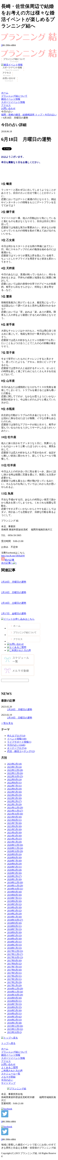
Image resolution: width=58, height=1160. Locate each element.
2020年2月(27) (14, 876)
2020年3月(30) (14, 873)
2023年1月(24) (14, 767)
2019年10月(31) (15, 888)
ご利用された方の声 (12, 1070)
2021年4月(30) (14, 832)
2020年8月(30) (14, 857)
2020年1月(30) (14, 879)
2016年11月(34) (15, 991)
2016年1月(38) (14, 1023)
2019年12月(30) (15, 882)
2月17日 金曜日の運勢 (13, 613)
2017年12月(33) (15, 951)
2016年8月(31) (14, 1001)
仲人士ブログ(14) (16, 735)
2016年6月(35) (14, 1007)
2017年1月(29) (14, 985)
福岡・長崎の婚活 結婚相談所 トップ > (23, 114)
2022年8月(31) (14, 782)
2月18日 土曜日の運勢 (13, 603)
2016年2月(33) (14, 1020)
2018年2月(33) (14, 945)
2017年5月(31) (14, 973)
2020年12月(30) (15, 845)
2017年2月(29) (14, 982)
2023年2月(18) (14, 764)
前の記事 (9, 560)
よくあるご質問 (9, 1067)
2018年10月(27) (15, 920)
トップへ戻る (8, 1043)
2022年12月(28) (15, 770)
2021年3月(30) (14, 835)
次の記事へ (7, 563)
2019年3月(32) (14, 910)
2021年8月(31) (14, 820)
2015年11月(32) (15, 1029)
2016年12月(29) (15, 988)
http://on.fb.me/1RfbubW (13, 555)
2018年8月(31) (14, 926)
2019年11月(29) (15, 885)
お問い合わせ (8, 108)
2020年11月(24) (15, 848)
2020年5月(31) (14, 867)
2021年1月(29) (14, 842)
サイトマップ (8, 1083)
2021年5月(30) (14, 829)
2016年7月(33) (14, 1004)
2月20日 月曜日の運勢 (13, 582)
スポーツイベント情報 (13, 102)
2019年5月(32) (14, 904)
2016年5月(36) (14, 1010)
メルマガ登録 (8, 1077)
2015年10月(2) (14, 1032)
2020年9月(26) (14, 854)
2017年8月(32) (14, 963)
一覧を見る (7, 723)
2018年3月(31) (14, 942)
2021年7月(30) (14, 823)
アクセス (6, 105)
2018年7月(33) (14, 929)
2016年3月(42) (14, 1016)
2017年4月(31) (14, 976)
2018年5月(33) (14, 935)
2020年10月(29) (15, 851)
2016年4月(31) (14, 1013)
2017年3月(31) (14, 979)
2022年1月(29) (14, 804)
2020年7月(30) (14, 860)
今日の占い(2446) (16, 745)
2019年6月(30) (14, 901)
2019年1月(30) (14, 917)
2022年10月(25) (15, 776)
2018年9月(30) (14, 923)
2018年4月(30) (14, 938)
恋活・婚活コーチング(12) (21, 751)
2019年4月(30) (14, 907)
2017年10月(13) (15, 957)
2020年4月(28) (14, 870)
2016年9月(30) (14, 998)
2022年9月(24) (14, 779)
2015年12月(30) (15, 1026)
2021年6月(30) (14, 826)
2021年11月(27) (15, 810)
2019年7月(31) (14, 898)
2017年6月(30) (14, 970)
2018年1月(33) (14, 948)
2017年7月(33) (14, 966)
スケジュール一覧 (10, 1073)
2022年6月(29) (14, 789)
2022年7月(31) (14, 785)
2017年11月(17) (15, 954)
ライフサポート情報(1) (19, 742)
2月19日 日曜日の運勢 (13, 592)
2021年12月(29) (15, 807)
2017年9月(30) (14, 960)
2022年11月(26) (15, 773)
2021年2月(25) (14, 839)
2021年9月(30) (14, 817)
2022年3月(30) (14, 798)
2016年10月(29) (15, 995)
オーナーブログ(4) (16, 748)
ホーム (4, 93)
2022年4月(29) (14, 795)
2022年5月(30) (14, 792)
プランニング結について (14, 96)
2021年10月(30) (15, 814)
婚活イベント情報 (10, 99)
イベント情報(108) (16, 739)
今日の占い (51, 114)
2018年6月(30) (14, 932)
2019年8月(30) (14, 895)
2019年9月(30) (14, 892)
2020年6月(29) (14, 863)
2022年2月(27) (14, 801)
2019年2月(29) (14, 913)
